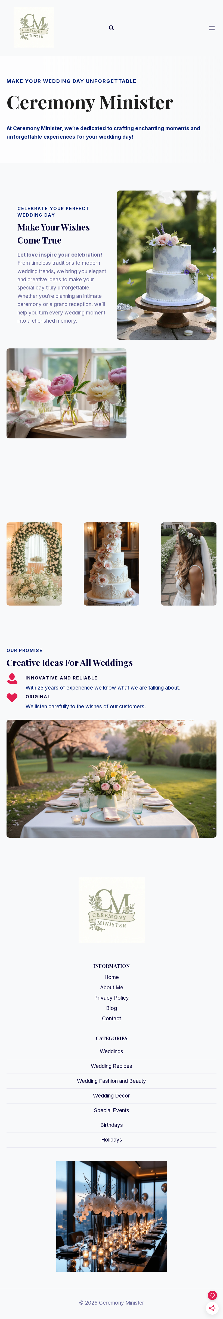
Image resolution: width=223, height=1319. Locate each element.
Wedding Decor (111, 1096)
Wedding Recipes (111, 1066)
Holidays (111, 1140)
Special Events (111, 1110)
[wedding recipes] (111, 564)
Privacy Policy (111, 998)
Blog (111, 1008)
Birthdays (111, 1125)
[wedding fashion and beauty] (188, 564)
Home (111, 977)
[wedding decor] (34, 564)
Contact (111, 1018)
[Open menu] (214, 28)
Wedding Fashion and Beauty (111, 1081)
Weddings (111, 1051)
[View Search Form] (111, 28)
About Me (111, 987)
